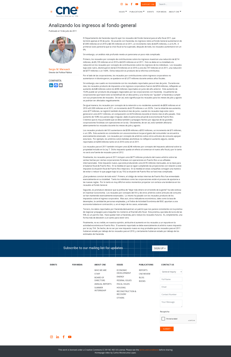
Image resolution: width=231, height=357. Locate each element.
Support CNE (148, 4)
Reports (143, 270)
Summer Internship (100, 289)
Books (142, 281)
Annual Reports (103, 284)
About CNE (174, 11)
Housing (121, 287)
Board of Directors (99, 279)
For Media (161, 11)
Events (150, 11)
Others (120, 297)
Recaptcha (164, 311)
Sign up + (160, 248)
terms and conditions (148, 349)
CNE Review (144, 273)
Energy (120, 276)
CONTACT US (167, 264)
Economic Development (124, 271)
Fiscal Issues (123, 284)
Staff (97, 273)
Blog (141, 277)
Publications (135, 11)
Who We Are (100, 270)
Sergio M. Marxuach (59, 69)
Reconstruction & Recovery (126, 293)
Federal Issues (124, 280)
